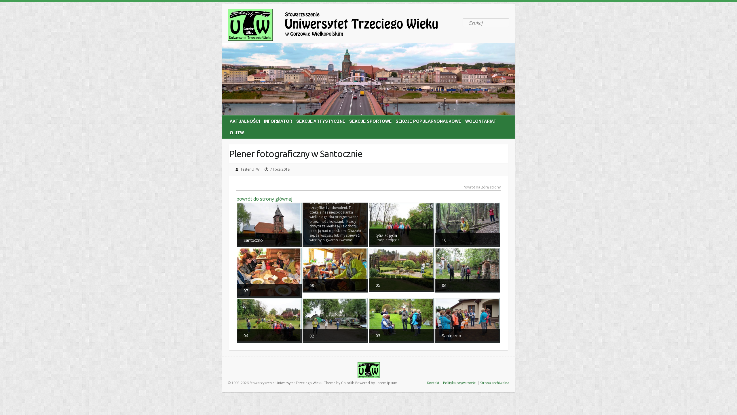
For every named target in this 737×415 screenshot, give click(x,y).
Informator (278, 121)
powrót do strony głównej (264, 199)
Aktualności (245, 121)
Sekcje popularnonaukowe (428, 121)
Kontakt (433, 382)
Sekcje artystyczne (320, 121)
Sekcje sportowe (370, 121)
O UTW (237, 132)
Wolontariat (480, 121)
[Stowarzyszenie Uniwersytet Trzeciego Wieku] (343, 26)
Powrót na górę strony (482, 187)
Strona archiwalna (494, 382)
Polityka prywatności (459, 382)
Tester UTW (249, 169)
